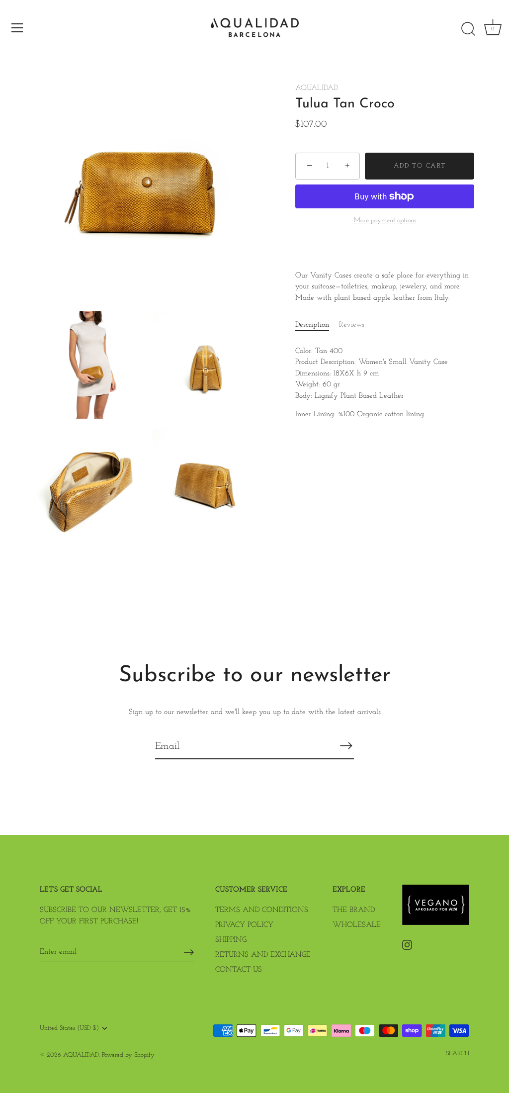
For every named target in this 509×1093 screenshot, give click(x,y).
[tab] (317, 325)
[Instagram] (407, 944)
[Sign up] (189, 952)
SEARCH (457, 1053)
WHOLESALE (357, 925)
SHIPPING (231, 940)
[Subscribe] (346, 746)
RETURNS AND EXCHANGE (263, 955)
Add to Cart (420, 166)
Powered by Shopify (128, 1055)
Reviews (351, 325)
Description (312, 325)
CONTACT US (238, 970)
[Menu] (17, 28)
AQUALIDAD (316, 88)
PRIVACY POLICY (244, 925)
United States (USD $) (69, 1028)
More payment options (385, 220)
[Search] (468, 29)
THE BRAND (354, 910)
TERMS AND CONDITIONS (261, 910)
